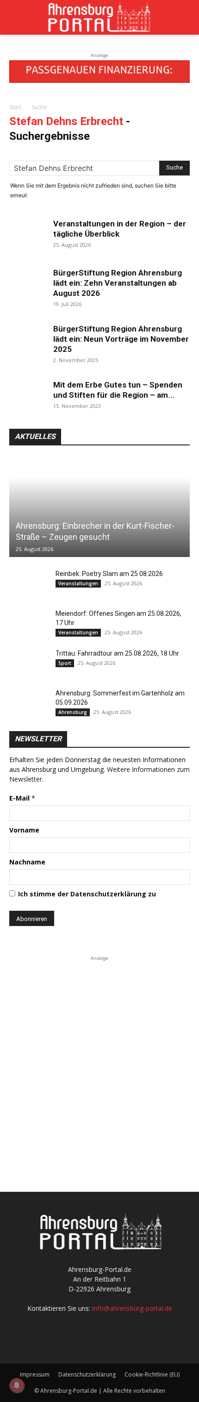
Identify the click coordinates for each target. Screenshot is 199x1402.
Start (15, 107)
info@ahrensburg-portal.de (132, 1308)
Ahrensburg (72, 712)
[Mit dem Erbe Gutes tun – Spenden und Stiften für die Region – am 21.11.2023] (27, 398)
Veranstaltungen (78, 583)
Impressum (35, 1374)
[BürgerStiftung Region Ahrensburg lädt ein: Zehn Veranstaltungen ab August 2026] (27, 286)
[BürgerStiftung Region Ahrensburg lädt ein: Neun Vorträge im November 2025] (27, 342)
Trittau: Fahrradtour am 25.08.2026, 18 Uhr (117, 653)
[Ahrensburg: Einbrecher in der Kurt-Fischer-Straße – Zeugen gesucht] (99, 507)
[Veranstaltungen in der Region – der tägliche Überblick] (27, 237)
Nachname (27, 861)
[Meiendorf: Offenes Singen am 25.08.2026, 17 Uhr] (27, 623)
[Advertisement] (99, 1062)
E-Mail (22, 798)
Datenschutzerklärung (87, 1374)
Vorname (24, 830)
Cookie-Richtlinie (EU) (152, 1374)
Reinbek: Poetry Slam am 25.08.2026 (109, 573)
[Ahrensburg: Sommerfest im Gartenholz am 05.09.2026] (27, 702)
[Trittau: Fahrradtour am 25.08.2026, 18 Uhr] (27, 662)
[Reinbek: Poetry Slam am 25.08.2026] (27, 583)
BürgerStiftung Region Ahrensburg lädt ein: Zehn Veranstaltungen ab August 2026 (117, 283)
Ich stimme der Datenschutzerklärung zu (87, 893)
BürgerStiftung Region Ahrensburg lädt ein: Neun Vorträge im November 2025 (121, 339)
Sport (64, 663)
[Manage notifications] (16, 1385)
